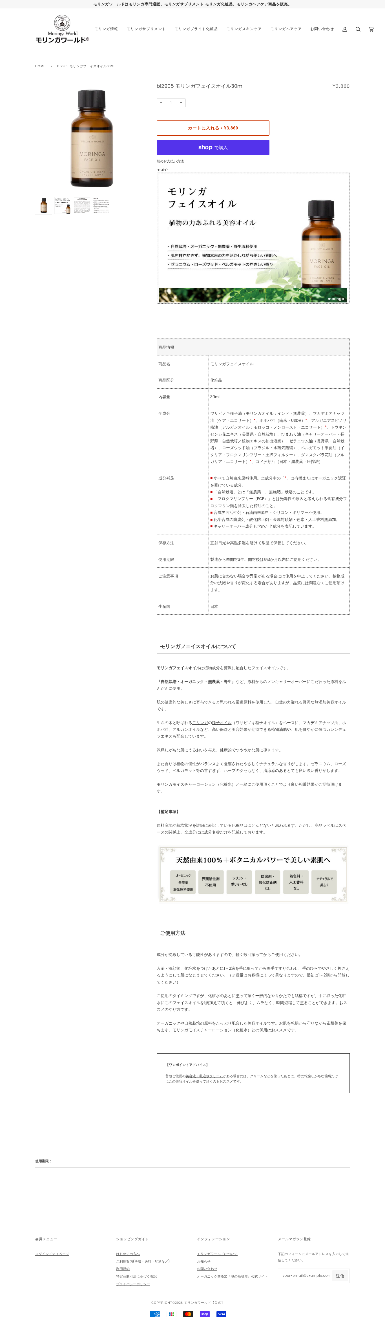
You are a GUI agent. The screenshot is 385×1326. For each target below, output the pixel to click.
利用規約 (123, 1268)
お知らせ (204, 1261)
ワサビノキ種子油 (226, 413)
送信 (340, 1276)
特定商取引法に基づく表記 (136, 1276)
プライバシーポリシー (133, 1284)
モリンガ (200, 722)
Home (40, 66)
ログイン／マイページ (52, 1253)
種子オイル (222, 722)
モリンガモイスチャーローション (186, 784)
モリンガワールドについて (217, 1253)
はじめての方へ (128, 1253)
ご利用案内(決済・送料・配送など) (143, 1261)
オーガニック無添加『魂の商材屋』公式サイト (232, 1276)
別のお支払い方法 (170, 161)
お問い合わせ (207, 1268)
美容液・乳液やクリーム (204, 1076)
